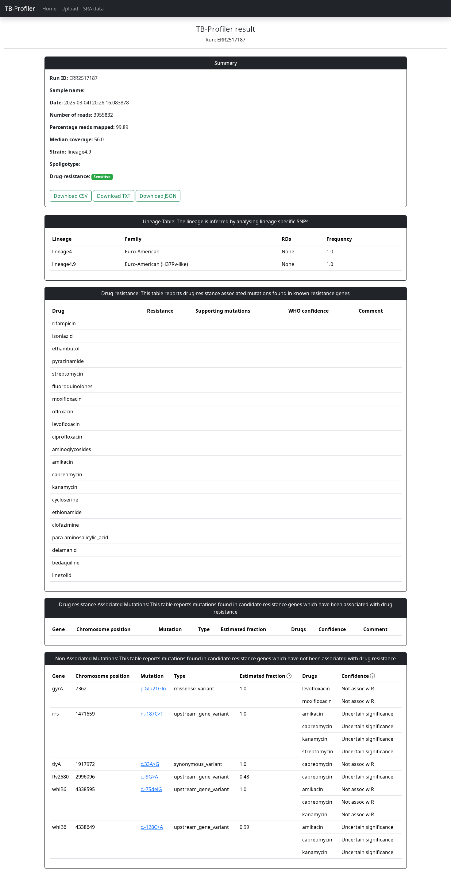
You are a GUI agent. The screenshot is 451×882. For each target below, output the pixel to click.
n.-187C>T (152, 713)
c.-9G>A (149, 776)
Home (49, 8)
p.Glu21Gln (153, 688)
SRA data (93, 8)
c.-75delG (151, 789)
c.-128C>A (152, 827)
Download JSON (158, 196)
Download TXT (113, 196)
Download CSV (71, 196)
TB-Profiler (20, 8)
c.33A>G (150, 764)
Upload (69, 8)
